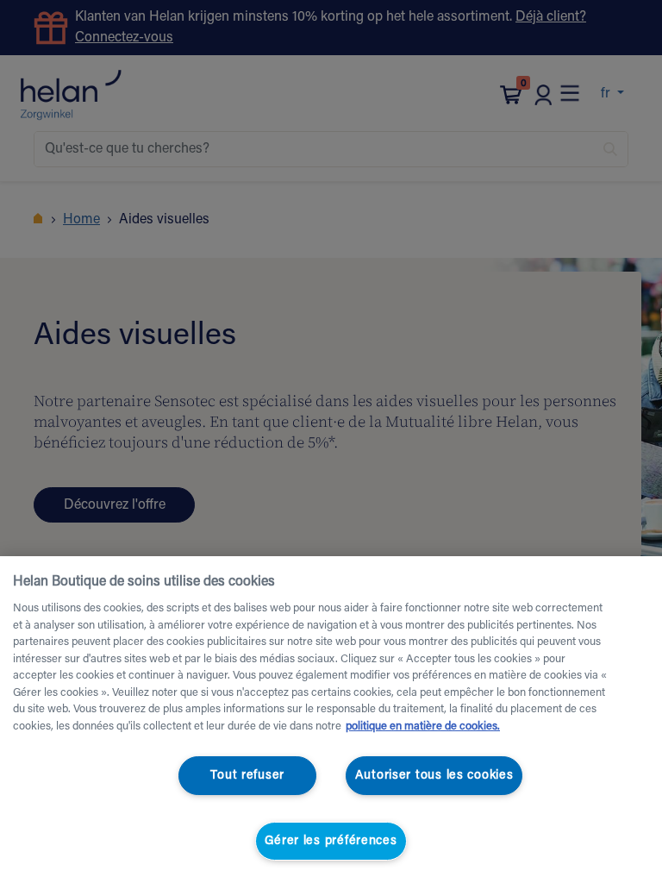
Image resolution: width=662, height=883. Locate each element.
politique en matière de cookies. (423, 726)
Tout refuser (247, 775)
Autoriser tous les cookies (434, 775)
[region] (331, 719)
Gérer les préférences (331, 841)
